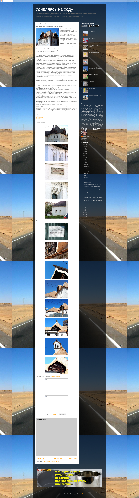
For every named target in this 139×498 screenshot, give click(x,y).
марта (85, 202)
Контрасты (98, 112)
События (92, 122)
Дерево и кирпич (87, 182)
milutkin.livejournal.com (41, 120)
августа (86, 171)
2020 (84, 155)
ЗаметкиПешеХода (43, 416)
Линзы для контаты (88, 188)
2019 (84, 157)
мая (85, 177)
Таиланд (82, 123)
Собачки (86, 122)
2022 (84, 151)
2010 (84, 216)
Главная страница (56, 458)
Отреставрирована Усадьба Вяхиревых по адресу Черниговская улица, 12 (95, 96)
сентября (86, 169)
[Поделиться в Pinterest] (65, 414)
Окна (88, 118)
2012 (84, 212)
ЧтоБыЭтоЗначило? (93, 125)
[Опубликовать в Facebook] (63, 414)
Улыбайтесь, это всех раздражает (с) (92, 186)
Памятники (84, 119)
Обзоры (83, 118)
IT (102, 125)
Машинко (92, 115)
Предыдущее (73, 458)
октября (86, 168)
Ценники (83, 125)
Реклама (101, 120)
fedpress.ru (38, 116)
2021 (84, 153)
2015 (84, 207)
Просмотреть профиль (84, 139)
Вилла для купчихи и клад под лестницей (93, 200)
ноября (85, 166)
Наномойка (86, 192)
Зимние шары (91, 38)
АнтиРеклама (93, 105)
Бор (101, 105)
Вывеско (100, 106)
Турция (87, 123)
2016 (84, 162)
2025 (84, 146)
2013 (84, 210)
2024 (84, 148)
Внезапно (91, 106)
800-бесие (84, 105)
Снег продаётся (92, 31)
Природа (100, 119)
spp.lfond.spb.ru (39, 117)
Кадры (90, 112)
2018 (84, 159)
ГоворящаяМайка (93, 108)
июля (85, 173)
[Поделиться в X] (62, 414)
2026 (84, 144)
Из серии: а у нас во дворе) (90, 180)
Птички (85, 120)
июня (85, 175)
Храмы (83, 124)
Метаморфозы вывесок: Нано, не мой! (92, 184)
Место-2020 (100, 115)
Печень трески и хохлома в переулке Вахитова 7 (95, 60)
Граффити (90, 110)
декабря (86, 164)
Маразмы (84, 115)
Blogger (83, 493)
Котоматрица (84, 114)
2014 (84, 209)
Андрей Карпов (86, 136)
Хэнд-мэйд (91, 124)
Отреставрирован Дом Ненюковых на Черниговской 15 (95, 67)
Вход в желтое (92, 88)
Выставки (86, 108)
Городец (100, 108)
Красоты (92, 114)
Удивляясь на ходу (54, 9)
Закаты (99, 110)
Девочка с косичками (93, 74)
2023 (84, 149)
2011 (84, 214)
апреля (86, 179)
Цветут (99, 124)
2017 (84, 160)
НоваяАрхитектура (96, 116)
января (85, 204)
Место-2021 (85, 116)
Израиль (83, 112)
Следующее (40, 458)
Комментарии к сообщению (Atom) (51, 461)
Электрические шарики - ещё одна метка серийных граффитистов (95, 53)
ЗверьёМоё (98, 111)
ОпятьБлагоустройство (96, 118)
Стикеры (98, 122)
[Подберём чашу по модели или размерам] (69, 478)
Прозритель (91, 81)
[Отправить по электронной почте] (59, 414)
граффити (83, 110)
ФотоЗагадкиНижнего (96, 123)
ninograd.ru (38, 118)
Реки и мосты (93, 120)
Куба (100, 114)
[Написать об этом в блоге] (61, 414)
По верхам (93, 119)
